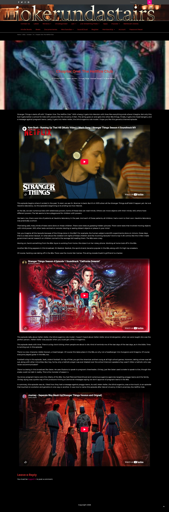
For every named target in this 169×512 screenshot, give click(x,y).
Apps (105, 24)
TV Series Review (109, 78)
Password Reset (136, 29)
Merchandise (66, 29)
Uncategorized (61, 24)
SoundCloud (82, 29)
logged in (32, 479)
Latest (36, 24)
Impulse (115, 24)
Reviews (46, 24)
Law (73, 24)
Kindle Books (26, 29)
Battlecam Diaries (131, 24)
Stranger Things (83, 78)
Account (122, 29)
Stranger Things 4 (96, 78)
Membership (108, 29)
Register (95, 29)
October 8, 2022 (58, 78)
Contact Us (25, 24)
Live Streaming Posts (89, 24)
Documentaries (50, 29)
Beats (38, 29)
